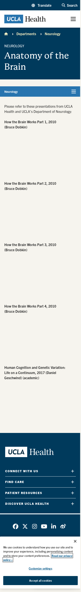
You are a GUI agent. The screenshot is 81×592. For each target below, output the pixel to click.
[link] (15, 526)
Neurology (52, 34)
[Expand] (72, 471)
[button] (41, 5)
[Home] (6, 33)
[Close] (75, 541)
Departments (26, 34)
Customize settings (40, 568)
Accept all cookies (40, 580)
